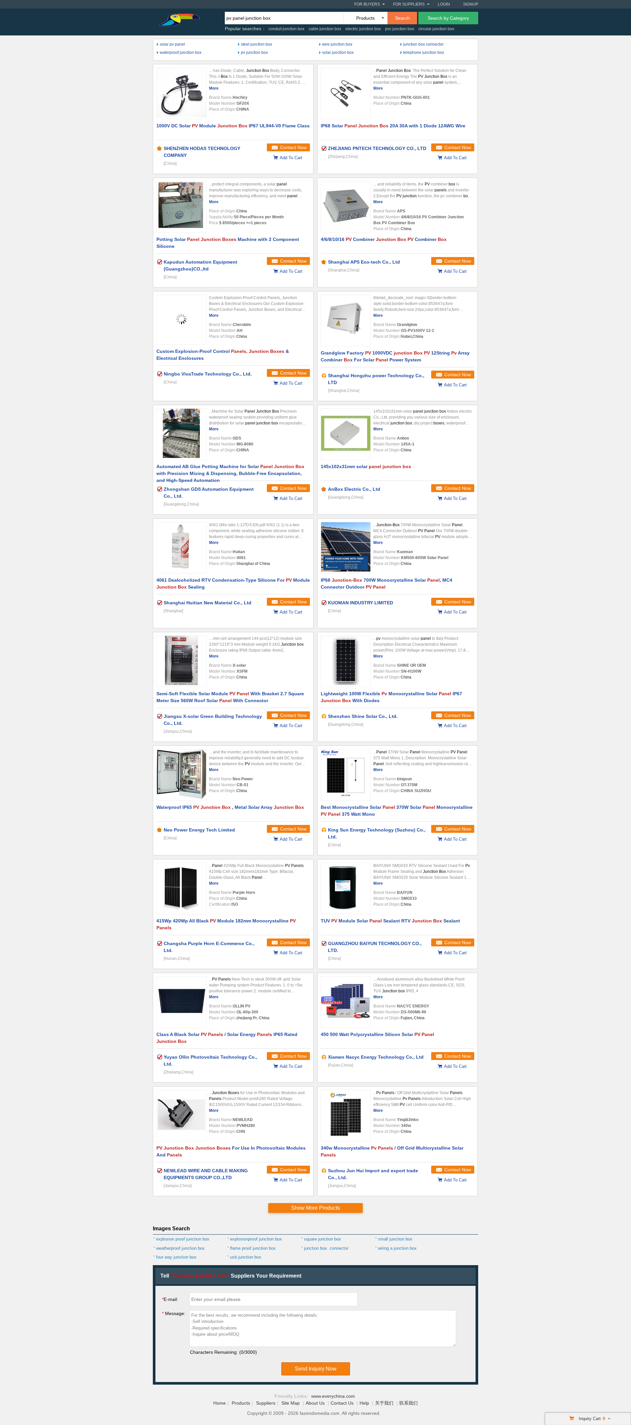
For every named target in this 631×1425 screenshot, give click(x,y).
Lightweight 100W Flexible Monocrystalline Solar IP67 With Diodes (391, 697)
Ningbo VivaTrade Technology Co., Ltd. (208, 374)
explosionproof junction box (256, 1239)
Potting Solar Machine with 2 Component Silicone (227, 243)
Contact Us (342, 1403)
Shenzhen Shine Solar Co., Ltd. (363, 716)
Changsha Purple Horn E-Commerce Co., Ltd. (209, 947)
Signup (470, 4)
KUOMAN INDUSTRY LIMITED (360, 602)
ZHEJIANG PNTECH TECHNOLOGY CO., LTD (377, 148)
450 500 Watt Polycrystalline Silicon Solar (377, 1034)
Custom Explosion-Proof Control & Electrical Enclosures (222, 355)
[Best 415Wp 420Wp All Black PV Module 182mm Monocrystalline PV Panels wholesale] (181, 888)
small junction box (395, 1239)
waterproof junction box (180, 52)
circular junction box (436, 29)
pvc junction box (399, 29)
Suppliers (265, 1403)
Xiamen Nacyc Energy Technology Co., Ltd (376, 1057)
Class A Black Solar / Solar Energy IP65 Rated (226, 1038)
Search (402, 18)
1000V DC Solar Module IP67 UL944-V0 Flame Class (233, 125)
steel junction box (256, 44)
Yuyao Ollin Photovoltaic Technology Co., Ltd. (210, 1060)
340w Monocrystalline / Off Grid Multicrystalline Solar (392, 1151)
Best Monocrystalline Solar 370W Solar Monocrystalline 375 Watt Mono (397, 811)
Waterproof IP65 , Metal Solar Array (230, 807)
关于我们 (384, 1403)
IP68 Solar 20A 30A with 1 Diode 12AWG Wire (393, 125)
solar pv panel (172, 44)
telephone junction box (423, 52)
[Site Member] (159, 148)
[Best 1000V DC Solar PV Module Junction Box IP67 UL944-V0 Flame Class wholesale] (181, 93)
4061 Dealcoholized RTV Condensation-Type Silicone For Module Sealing (233, 583)
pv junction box (254, 52)
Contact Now (293, 147)
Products (241, 1403)
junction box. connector (326, 1248)
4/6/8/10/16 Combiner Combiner (384, 239)
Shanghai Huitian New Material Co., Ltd (207, 602)
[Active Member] (324, 375)
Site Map (290, 1403)
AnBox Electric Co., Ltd (354, 489)
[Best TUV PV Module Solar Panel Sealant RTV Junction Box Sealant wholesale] (346, 888)
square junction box (322, 1239)
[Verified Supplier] (324, 148)
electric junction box (363, 29)
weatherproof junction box (180, 1248)
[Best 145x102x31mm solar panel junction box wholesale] (346, 434)
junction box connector (423, 44)
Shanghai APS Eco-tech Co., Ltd (364, 262)
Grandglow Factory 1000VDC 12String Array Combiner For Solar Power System (395, 356)
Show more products (315, 1208)
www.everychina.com (333, 1396)
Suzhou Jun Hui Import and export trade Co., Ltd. (373, 1174)
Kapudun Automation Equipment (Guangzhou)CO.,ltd (200, 265)
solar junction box (338, 52)
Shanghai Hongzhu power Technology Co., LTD (376, 379)
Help (364, 1403)
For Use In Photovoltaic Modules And (231, 1151)
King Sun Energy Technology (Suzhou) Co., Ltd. (377, 833)
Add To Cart (291, 157)
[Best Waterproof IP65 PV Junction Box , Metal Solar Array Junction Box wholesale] (181, 775)
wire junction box (337, 44)
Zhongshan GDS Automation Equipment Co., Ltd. (209, 492)
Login (444, 4)
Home (219, 1403)
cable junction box (325, 29)
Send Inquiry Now (316, 1368)
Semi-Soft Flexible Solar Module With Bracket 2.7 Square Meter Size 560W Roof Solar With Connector (230, 697)
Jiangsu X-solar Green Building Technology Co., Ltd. (213, 720)
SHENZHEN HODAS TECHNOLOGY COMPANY (202, 152)
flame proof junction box (253, 1248)
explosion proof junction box (182, 1239)
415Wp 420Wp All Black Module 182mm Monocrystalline (226, 924)
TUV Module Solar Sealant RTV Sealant (390, 920)
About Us (315, 1403)
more (214, 88)
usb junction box (245, 1257)
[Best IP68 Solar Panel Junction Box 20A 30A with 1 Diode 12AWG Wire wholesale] (346, 93)
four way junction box (176, 1257)
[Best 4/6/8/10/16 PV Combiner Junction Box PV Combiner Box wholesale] (346, 207)
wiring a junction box (397, 1248)
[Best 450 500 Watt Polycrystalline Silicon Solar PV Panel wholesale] (346, 1002)
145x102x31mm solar (366, 466)
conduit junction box (286, 29)
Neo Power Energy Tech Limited (199, 829)
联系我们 (408, 1403)
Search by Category (448, 18)
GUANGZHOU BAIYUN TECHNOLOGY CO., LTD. (375, 947)
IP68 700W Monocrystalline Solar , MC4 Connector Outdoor (386, 583)
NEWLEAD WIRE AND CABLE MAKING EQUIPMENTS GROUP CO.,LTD (206, 1174)
